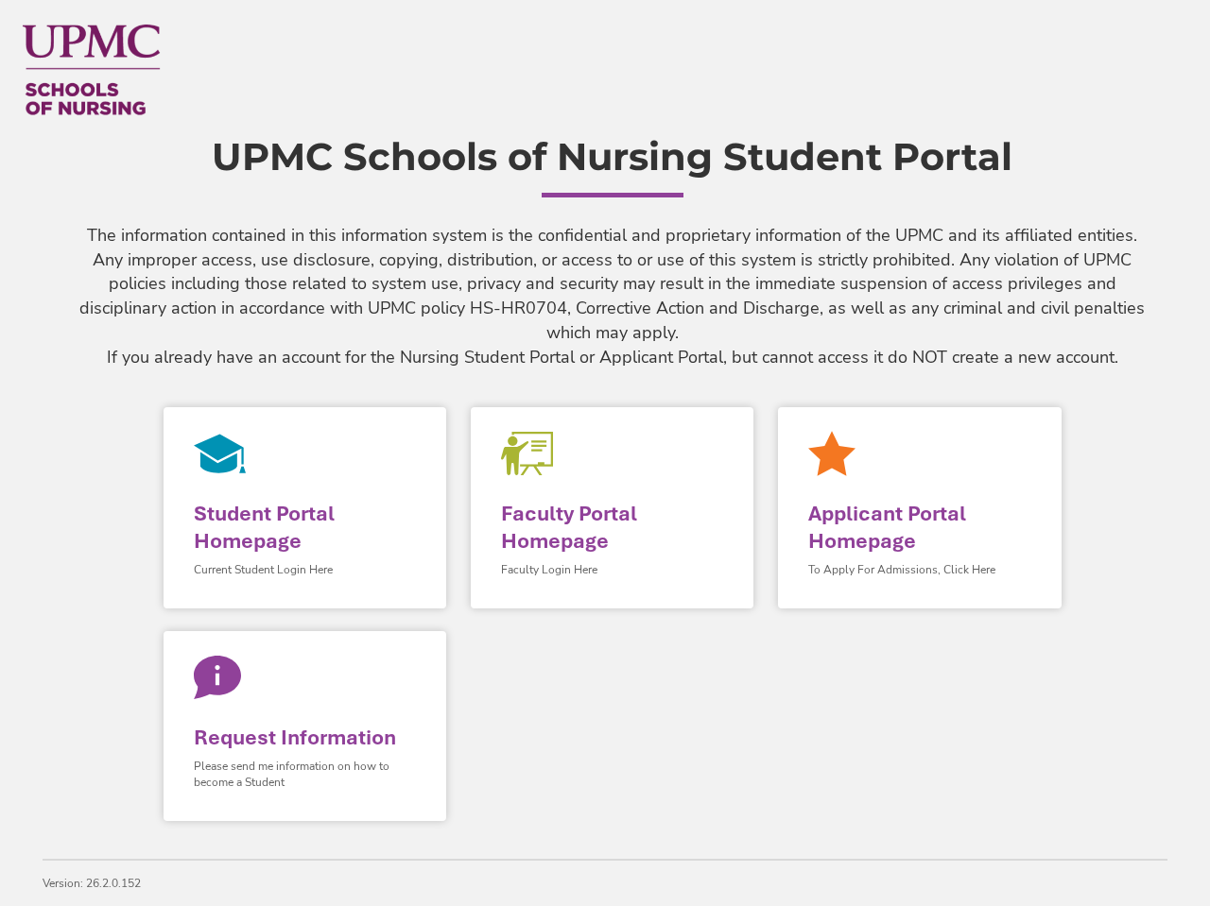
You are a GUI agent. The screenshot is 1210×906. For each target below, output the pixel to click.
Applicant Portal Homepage (887, 527)
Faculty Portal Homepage (569, 527)
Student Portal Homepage (264, 527)
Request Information (295, 737)
